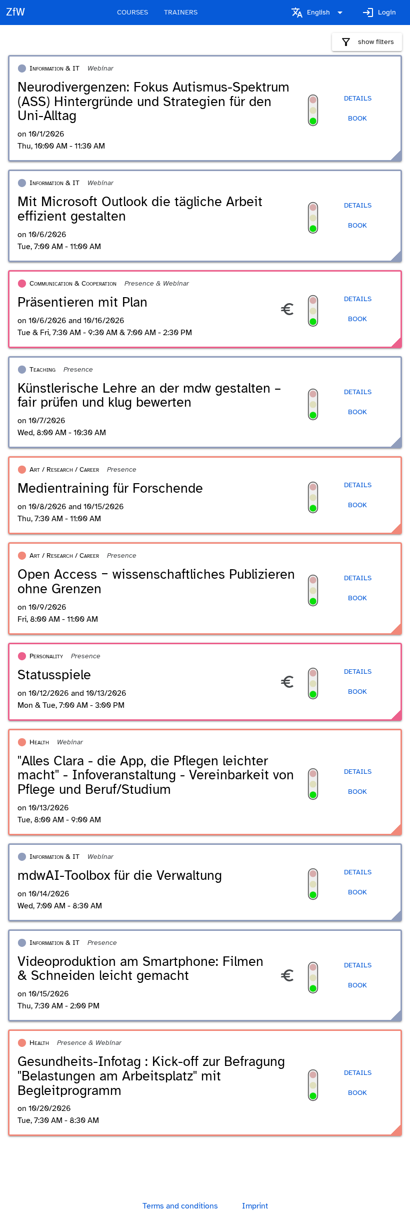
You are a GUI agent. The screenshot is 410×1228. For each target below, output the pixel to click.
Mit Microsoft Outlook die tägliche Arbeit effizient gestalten (140, 209)
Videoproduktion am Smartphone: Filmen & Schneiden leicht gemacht (141, 968)
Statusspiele (54, 674)
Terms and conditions (180, 1206)
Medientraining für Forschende (110, 488)
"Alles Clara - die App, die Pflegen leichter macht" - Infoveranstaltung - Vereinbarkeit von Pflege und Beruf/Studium (156, 775)
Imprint (255, 1206)
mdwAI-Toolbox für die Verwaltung (120, 875)
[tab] (132, 13)
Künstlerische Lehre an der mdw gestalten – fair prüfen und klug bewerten (149, 395)
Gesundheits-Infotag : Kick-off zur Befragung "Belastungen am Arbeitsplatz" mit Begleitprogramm (151, 1075)
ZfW (16, 12)
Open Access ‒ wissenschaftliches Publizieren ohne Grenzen (156, 581)
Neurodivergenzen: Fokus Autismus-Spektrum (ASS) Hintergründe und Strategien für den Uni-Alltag (154, 101)
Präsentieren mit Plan (83, 302)
